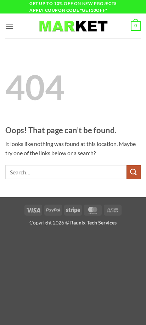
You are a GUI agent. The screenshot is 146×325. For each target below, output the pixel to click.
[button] (9, 26)
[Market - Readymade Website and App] (73, 26)
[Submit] (134, 172)
